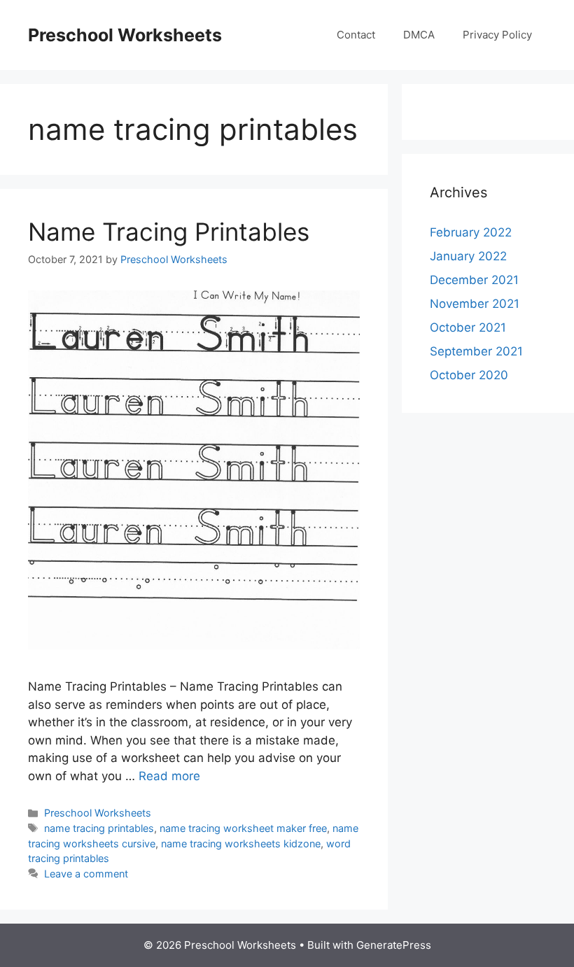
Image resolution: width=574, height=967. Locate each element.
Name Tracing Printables (168, 231)
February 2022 (471, 232)
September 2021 (476, 351)
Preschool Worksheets (125, 34)
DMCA (419, 34)
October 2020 (469, 375)
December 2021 (474, 280)
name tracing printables (99, 828)
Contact (356, 34)
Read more (169, 776)
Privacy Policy (497, 34)
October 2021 (468, 327)
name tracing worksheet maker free (243, 828)
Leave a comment (86, 874)
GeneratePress (393, 945)
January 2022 (468, 256)
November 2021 (474, 304)
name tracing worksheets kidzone (241, 843)
